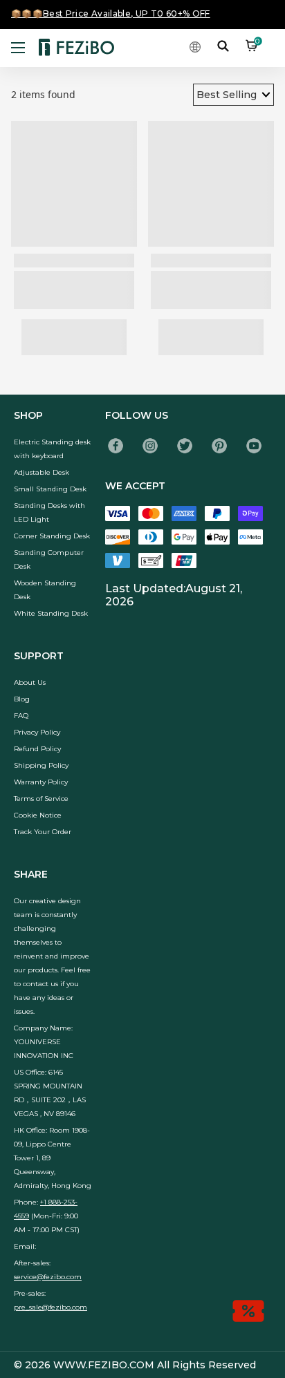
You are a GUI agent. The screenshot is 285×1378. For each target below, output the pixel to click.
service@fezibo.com (48, 1276)
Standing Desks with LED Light (49, 512)
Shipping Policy (41, 765)
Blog (22, 699)
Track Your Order (42, 831)
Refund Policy (37, 748)
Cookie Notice (38, 815)
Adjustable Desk (41, 472)
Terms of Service (41, 798)
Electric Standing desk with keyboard (52, 448)
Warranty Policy (41, 781)
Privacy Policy (37, 732)
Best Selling (226, 94)
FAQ (21, 715)
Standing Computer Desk (49, 559)
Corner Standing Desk (52, 535)
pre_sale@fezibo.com (50, 1307)
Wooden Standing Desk (45, 589)
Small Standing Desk (50, 488)
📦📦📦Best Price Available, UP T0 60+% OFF (110, 13)
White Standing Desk (51, 613)
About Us (30, 682)
